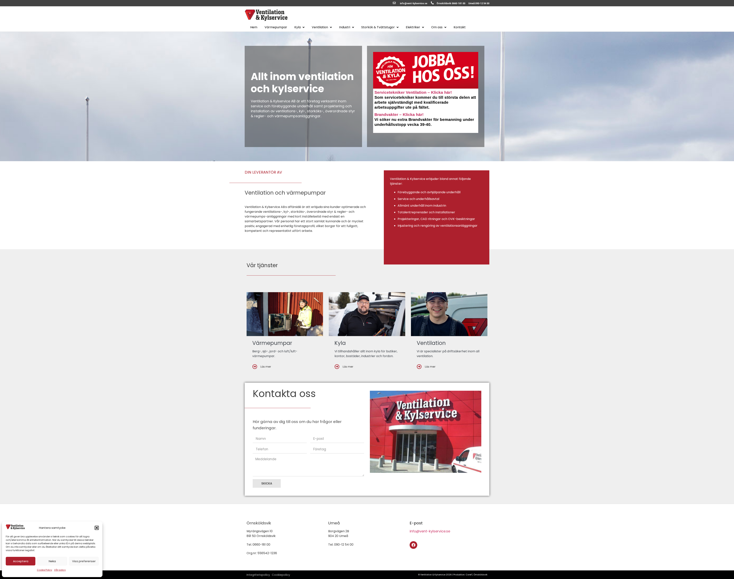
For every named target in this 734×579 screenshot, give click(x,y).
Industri (344, 27)
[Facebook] (413, 545)
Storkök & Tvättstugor (378, 27)
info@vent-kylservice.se (413, 3)
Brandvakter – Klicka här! (399, 114)
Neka (52, 561)
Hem (253, 27)
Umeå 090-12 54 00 (478, 3)
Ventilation (320, 27)
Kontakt (460, 27)
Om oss (437, 27)
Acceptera (20, 561)
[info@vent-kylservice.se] (394, 3)
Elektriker (413, 27)
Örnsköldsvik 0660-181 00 (451, 3)
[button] (97, 528)
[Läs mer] (254, 366)
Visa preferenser (84, 561)
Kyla (297, 27)
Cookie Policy (44, 570)
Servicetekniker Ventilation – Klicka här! (413, 92)
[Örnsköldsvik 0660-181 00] (432, 3)
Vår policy (60, 570)
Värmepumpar (276, 27)
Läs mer (266, 367)
